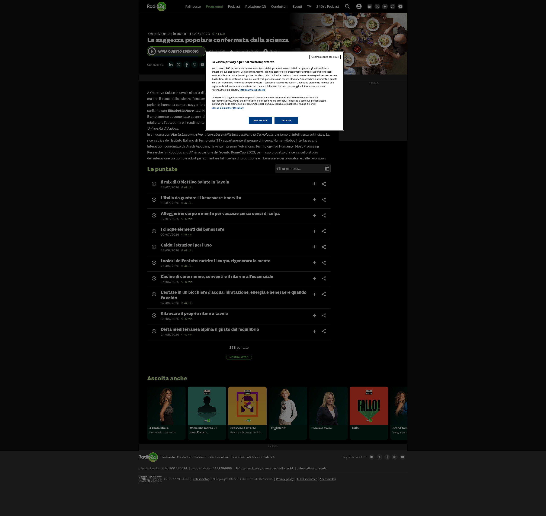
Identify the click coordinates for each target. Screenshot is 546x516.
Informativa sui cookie (252, 90)
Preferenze (260, 120)
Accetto (286, 120)
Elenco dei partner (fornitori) (228, 108)
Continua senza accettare (325, 57)
